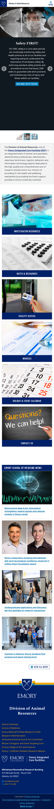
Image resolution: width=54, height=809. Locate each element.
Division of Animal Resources (19, 3)
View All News (40, 666)
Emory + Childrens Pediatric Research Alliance (23, 751)
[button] (4, 68)
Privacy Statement (27, 803)
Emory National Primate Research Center (21, 732)
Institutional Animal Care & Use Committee (22, 739)
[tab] (19, 136)
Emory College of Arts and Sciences (18, 747)
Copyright (46, 800)
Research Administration (13, 735)
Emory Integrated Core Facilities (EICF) (27, 150)
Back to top (26, 806)
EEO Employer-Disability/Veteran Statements (21, 800)
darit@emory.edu (11, 781)
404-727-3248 (10, 784)
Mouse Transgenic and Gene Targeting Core (23, 743)
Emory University (10, 724)
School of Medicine (11, 728)
